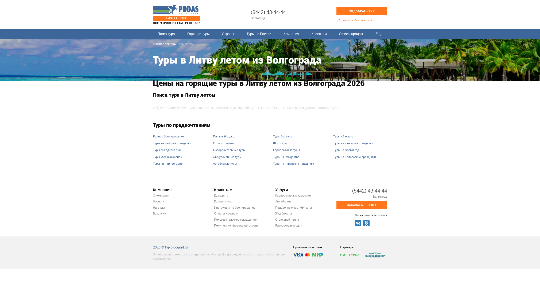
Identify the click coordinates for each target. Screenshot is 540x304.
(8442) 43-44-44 (268, 12)
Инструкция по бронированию (234, 207)
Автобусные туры (225, 164)
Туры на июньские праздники (353, 143)
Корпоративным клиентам (293, 195)
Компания (291, 33)
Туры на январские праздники (293, 164)
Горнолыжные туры (286, 150)
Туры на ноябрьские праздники (354, 157)
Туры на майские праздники (172, 143)
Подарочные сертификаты (293, 207)
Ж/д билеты (283, 213)
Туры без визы (283, 136)
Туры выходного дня (167, 150)
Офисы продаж (351, 33)
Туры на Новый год (346, 150)
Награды (159, 207)
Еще (378, 33)
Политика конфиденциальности (236, 225)
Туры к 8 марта (343, 136)
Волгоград (258, 18)
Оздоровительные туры (229, 150)
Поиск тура (166, 33)
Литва (171, 44)
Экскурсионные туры (227, 157)
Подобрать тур (362, 11)
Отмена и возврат (226, 213)
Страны (228, 33)
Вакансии (159, 213)
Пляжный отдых (224, 136)
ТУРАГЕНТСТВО (176, 18)
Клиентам (319, 33)
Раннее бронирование (168, 136)
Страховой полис (287, 219)
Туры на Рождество (286, 157)
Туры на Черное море (168, 164)
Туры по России (259, 33)
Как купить (221, 195)
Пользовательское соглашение (235, 219)
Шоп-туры (280, 143)
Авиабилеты (283, 201)
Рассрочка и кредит (288, 225)
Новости (158, 201)
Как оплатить (223, 201)
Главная (158, 44)
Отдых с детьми (224, 143)
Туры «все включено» (167, 157)
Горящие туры (198, 33)
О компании (161, 195)
